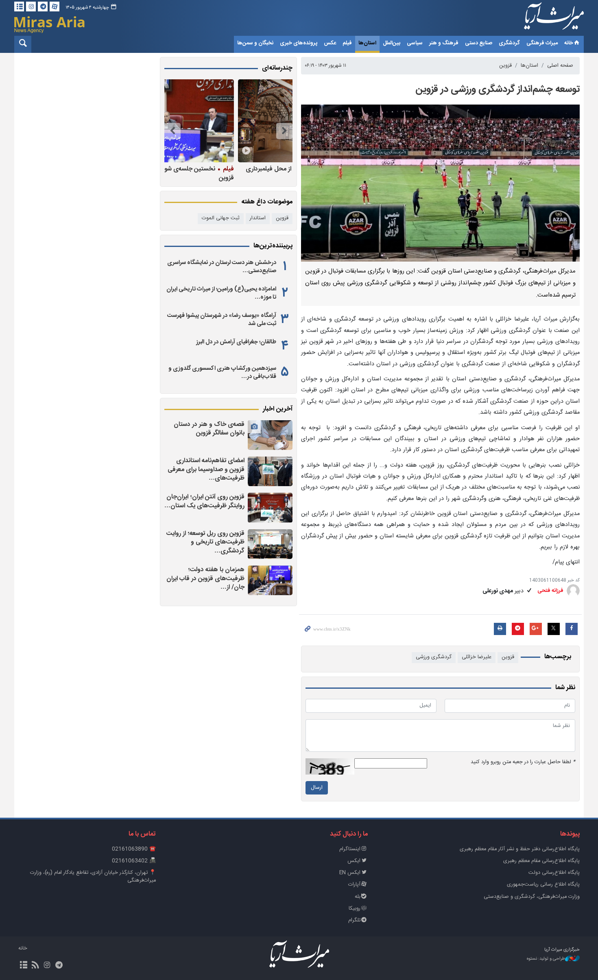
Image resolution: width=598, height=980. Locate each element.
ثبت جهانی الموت (221, 218)
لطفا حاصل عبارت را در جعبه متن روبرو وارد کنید (523, 762)
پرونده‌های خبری (298, 43)
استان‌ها (367, 43)
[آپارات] (54, 6)
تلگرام (354, 920)
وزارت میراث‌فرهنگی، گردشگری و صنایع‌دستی (532, 897)
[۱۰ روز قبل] (226, 120)
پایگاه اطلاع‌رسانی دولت (554, 873)
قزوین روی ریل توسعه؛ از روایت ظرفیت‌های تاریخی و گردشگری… (205, 542)
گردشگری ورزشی (434, 657)
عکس (330, 43)
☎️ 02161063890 (134, 849)
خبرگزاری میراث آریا (543, 19)
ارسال (317, 788)
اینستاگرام (349, 849)
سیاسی (415, 43)
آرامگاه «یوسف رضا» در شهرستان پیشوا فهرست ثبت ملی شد (221, 320)
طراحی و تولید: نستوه (546, 959)
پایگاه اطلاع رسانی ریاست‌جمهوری (543, 884)
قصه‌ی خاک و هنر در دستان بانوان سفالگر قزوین (209, 429)
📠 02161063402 (134, 861)
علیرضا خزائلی (476, 657)
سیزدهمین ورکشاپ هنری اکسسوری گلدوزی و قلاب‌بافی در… (222, 373)
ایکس (353, 861)
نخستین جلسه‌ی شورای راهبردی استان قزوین (230, 173)
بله (357, 897)
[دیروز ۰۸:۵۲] (270, 435)
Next (172, 131)
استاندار (258, 218)
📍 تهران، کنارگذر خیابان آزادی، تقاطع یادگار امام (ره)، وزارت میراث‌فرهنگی (93, 877)
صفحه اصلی (560, 65)
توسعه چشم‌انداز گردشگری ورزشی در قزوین (497, 89)
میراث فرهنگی (542, 43)
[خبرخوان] (35, 966)
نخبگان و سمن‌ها (255, 43)
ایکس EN (349, 873)
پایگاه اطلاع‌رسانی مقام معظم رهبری (541, 861)
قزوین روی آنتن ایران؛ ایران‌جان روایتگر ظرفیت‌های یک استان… (204, 501)
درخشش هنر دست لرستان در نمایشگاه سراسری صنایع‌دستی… (221, 267)
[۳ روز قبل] (270, 471)
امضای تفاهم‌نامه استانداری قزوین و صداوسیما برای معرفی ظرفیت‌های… (206, 469)
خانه (568, 43)
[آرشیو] (19, 6)
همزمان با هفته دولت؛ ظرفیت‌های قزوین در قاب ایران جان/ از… (205, 578)
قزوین (505, 65)
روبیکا (354, 908)
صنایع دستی (478, 43)
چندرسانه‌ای (277, 68)
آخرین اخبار (277, 409)
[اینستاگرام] (31, 6)
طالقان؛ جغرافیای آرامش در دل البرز (236, 342)
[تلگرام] (43, 6)
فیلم (347, 43)
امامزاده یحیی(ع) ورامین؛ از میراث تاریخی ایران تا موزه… (221, 293)
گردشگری (509, 43)
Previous (284, 131)
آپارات (354, 884)
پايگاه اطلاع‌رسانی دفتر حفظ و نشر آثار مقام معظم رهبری (520, 849)
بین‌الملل (391, 43)
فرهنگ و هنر (443, 43)
